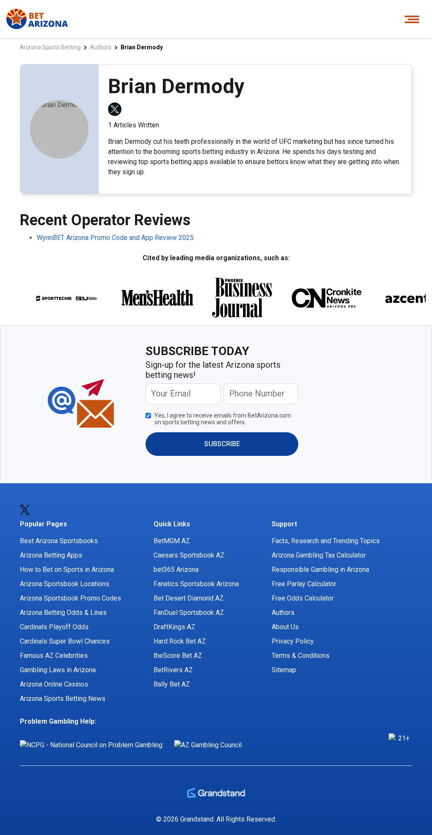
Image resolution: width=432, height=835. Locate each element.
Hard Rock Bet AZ (180, 641)
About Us (285, 627)
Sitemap (284, 670)
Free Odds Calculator (303, 598)
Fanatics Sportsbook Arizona (196, 584)
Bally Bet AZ (172, 684)
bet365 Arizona (176, 570)
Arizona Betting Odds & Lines (63, 613)
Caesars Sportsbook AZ (189, 555)
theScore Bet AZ (178, 656)
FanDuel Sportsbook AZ (189, 613)
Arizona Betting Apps (51, 555)
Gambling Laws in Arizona (58, 670)
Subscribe (222, 444)
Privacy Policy (293, 641)
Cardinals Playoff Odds (54, 627)
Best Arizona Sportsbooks (59, 541)
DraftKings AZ (174, 627)
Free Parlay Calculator (304, 584)
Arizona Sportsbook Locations (64, 584)
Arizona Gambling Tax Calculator (319, 555)
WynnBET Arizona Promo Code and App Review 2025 (115, 238)
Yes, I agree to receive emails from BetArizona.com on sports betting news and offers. (222, 419)
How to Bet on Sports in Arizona (67, 570)
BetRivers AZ (173, 670)
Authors (283, 613)
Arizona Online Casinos (54, 684)
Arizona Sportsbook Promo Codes (70, 598)
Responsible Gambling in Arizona (320, 570)
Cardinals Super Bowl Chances (65, 641)
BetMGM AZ (172, 541)
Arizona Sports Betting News (62, 699)
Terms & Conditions (300, 656)
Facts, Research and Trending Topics (326, 541)
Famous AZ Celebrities (54, 656)
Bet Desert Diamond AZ (189, 598)
